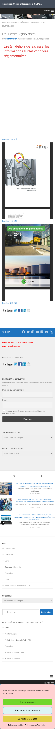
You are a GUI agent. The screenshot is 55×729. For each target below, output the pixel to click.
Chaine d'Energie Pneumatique (27, 499)
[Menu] (51, 4)
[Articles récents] (14, 476)
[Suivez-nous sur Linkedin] (42, 332)
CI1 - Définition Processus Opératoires (32, 515)
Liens (7, 561)
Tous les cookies (27, 702)
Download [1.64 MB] (9, 139)
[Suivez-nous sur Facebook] (23, 332)
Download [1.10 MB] (9, 221)
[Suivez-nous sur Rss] (51, 332)
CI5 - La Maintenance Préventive (15, 22)
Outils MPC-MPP (33, 486)
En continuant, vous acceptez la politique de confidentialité (23, 412)
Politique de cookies (16, 725)
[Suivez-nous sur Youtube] (37, 332)
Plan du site (9, 555)
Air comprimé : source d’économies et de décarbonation (34, 504)
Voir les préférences (27, 719)
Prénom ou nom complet (13, 390)
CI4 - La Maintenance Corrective (27, 483)
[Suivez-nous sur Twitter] (28, 332)
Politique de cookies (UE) (13, 658)
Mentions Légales (11, 634)
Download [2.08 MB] (9, 303)
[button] (47, 11)
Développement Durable (32, 502)
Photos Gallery (10, 549)
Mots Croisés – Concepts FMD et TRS (18, 585)
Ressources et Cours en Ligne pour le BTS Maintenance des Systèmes (22, 3)
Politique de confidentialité (35, 725)
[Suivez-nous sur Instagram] (32, 332)
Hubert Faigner (11, 39)
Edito (7, 579)
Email (4, 400)
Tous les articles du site (13, 567)
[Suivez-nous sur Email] (46, 332)
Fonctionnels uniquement (27, 710)
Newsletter (9, 573)
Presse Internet (45, 486)
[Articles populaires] (41, 476)
